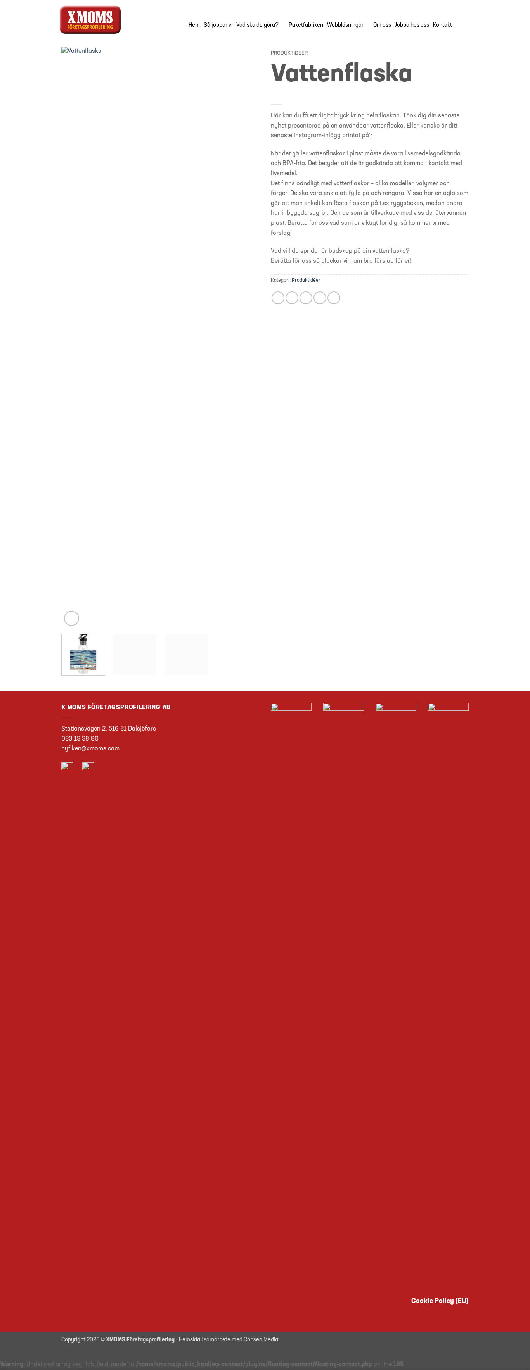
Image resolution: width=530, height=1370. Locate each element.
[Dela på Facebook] (278, 297)
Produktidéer (289, 53)
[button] (71, 618)
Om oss (382, 25)
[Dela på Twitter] (292, 297)
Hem (194, 25)
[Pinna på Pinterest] (319, 297)
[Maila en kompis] (306, 297)
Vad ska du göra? (257, 25)
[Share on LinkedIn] (333, 297)
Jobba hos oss (412, 25)
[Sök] (465, 25)
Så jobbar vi (218, 25)
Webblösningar (345, 25)
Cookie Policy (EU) (440, 1301)
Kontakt (442, 25)
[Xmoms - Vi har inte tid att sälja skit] (108, 19)
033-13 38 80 (80, 739)
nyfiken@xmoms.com (90, 749)
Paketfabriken (306, 25)
